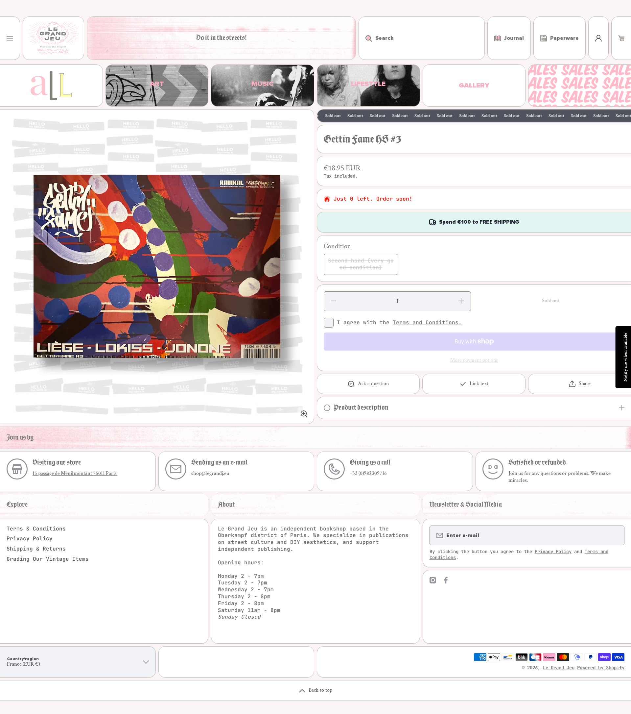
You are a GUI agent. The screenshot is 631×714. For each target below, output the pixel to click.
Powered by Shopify (600, 668)
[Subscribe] (615, 535)
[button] (621, 38)
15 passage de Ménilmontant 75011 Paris (75, 473)
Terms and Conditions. (427, 322)
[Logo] (53, 38)
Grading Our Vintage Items (48, 558)
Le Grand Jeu (558, 668)
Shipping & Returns (36, 548)
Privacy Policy (30, 538)
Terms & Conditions (36, 528)
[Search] (365, 38)
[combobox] (422, 38)
